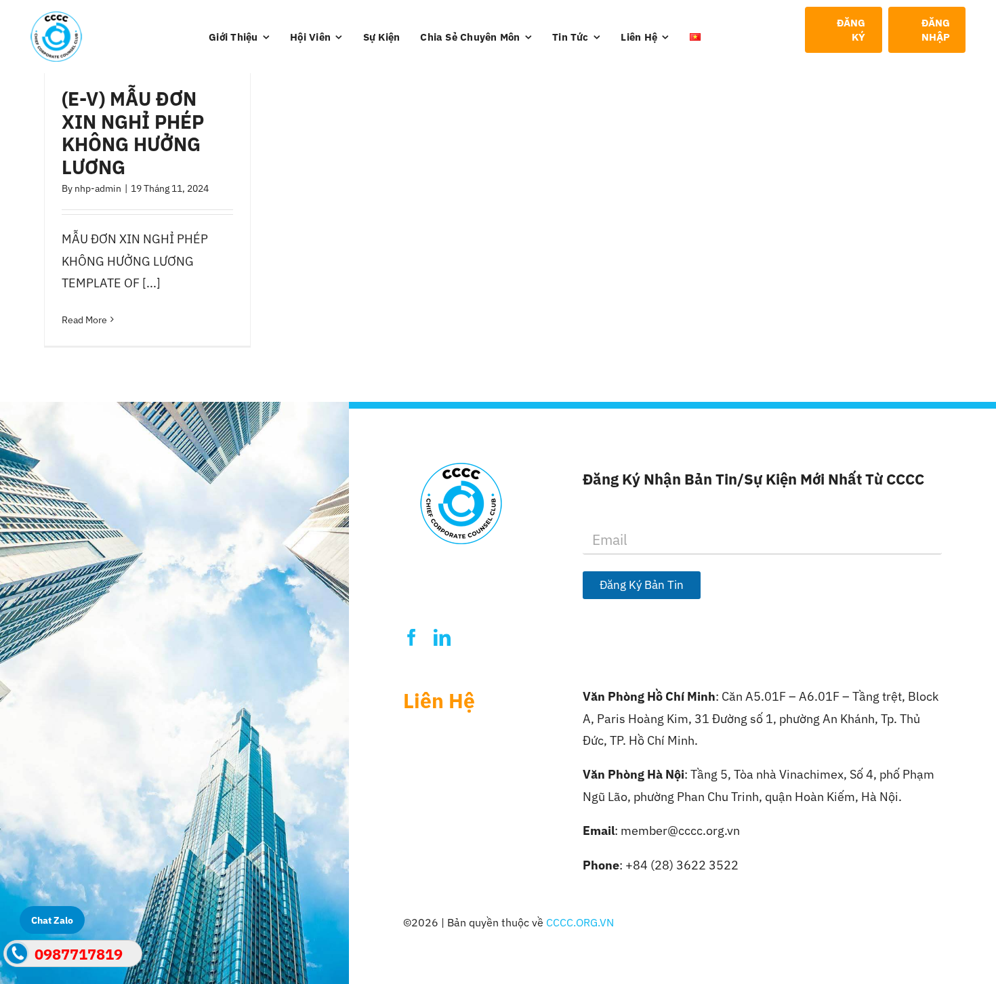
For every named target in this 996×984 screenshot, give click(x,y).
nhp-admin (98, 188)
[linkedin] (442, 637)
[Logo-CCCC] (56, 17)
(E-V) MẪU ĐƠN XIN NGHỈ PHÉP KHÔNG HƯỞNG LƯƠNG (133, 133)
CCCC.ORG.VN (580, 922)
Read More (84, 320)
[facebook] (411, 637)
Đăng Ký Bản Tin (642, 584)
